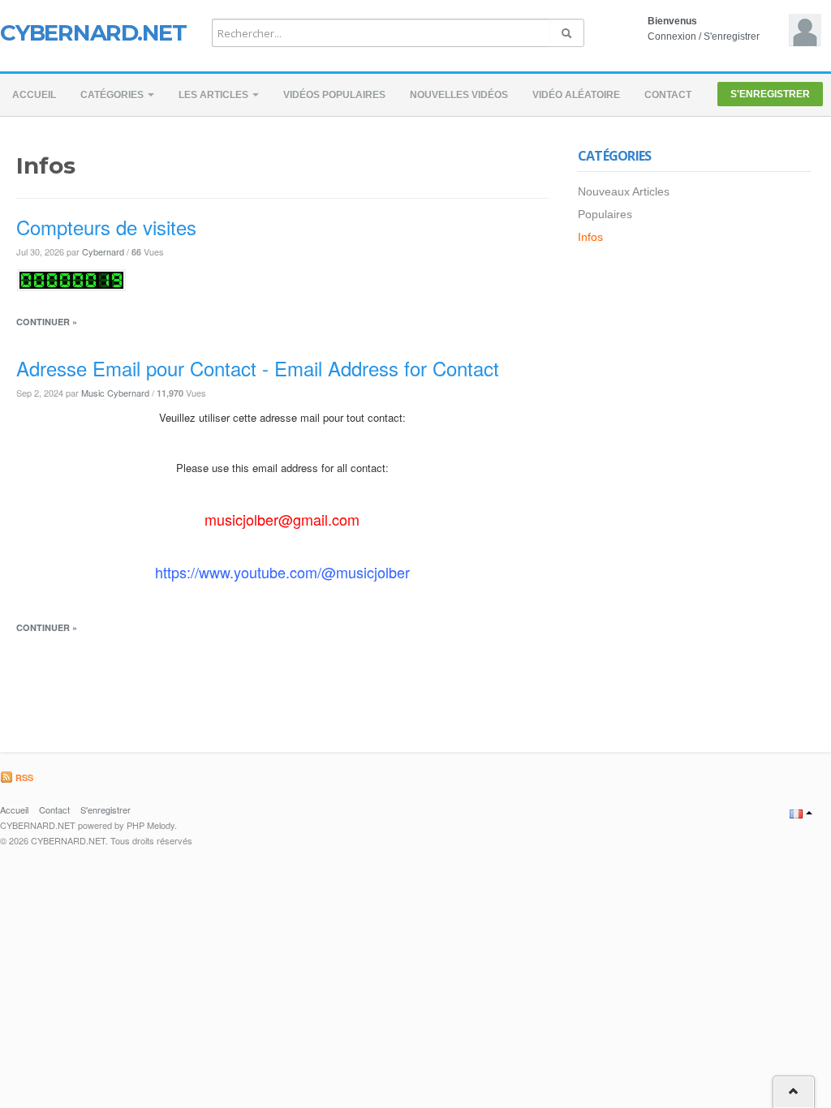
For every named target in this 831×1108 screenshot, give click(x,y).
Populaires (605, 214)
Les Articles (215, 95)
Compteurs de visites (106, 227)
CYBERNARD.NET (93, 32)
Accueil (34, 95)
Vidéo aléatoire (576, 95)
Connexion (672, 36)
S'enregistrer (732, 36)
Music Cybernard (115, 392)
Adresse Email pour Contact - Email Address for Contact (257, 368)
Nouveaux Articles (624, 191)
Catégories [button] (113, 95)
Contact (667, 95)
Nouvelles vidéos (459, 95)
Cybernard (103, 251)
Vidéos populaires (334, 95)
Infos (590, 236)
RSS (23, 777)
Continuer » (46, 322)
